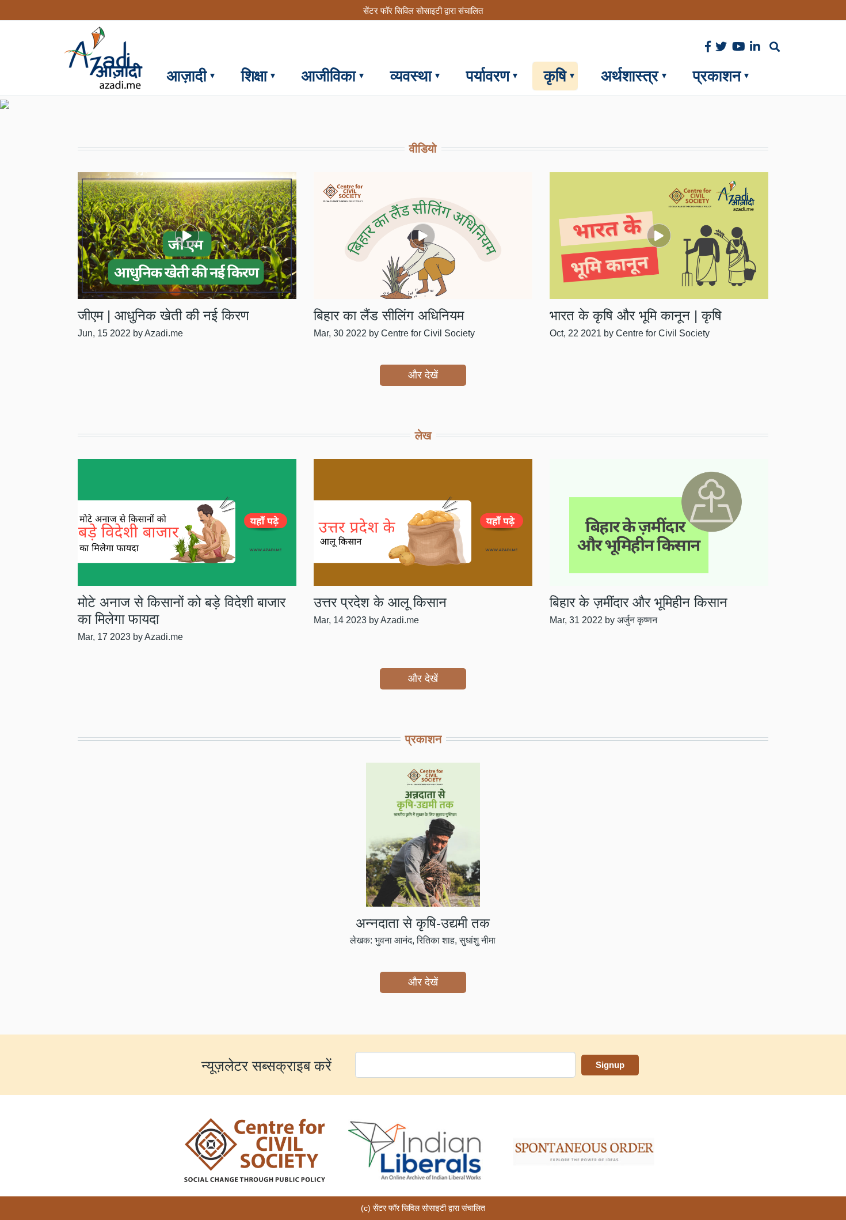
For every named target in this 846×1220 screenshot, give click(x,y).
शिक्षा (254, 76)
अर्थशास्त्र (629, 76)
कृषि (555, 76)
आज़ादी (187, 76)
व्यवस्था (411, 76)
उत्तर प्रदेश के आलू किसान (380, 602)
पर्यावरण (487, 76)
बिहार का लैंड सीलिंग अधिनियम (389, 315)
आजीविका (329, 76)
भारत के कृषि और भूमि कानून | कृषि (636, 315)
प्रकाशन (717, 76)
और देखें (423, 375)
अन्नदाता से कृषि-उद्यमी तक (423, 923)
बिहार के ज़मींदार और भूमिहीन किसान (638, 602)
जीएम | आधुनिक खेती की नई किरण (163, 315)
